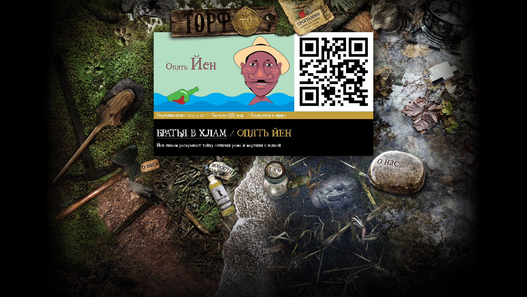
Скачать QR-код (227, 114)
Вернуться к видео (268, 114)
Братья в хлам (191, 132)
